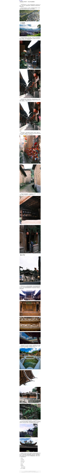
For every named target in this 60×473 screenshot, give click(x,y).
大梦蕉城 (21, 0)
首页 (19, 0)
